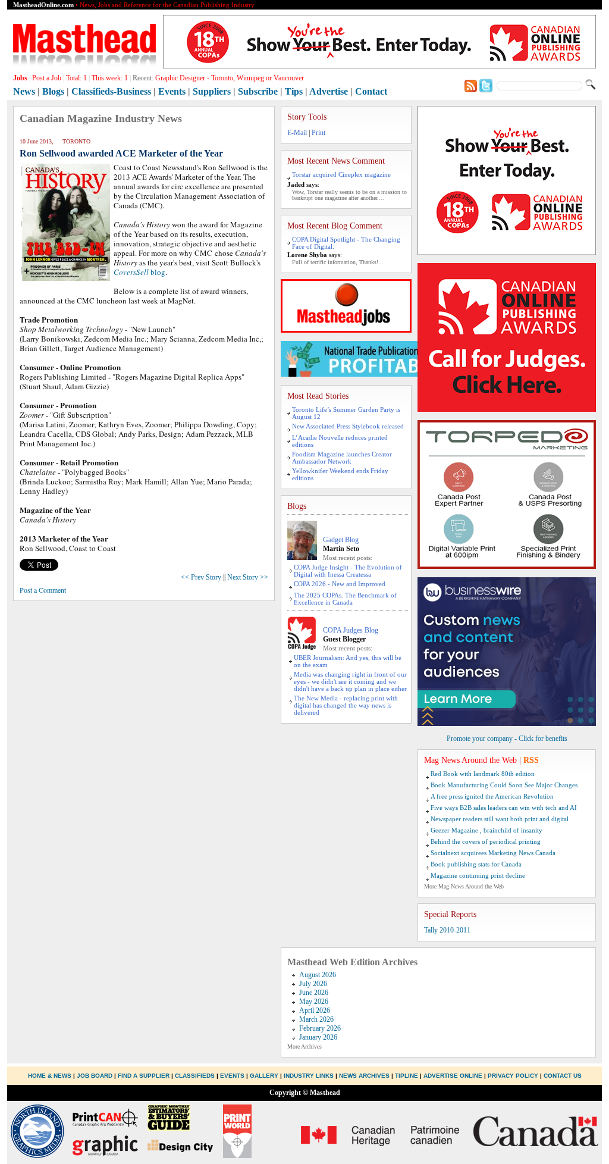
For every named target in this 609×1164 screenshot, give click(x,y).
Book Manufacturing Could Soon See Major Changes (504, 784)
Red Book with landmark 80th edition (483, 773)
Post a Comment (43, 589)
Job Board (94, 1075)
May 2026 (313, 1001)
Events (172, 91)
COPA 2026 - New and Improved (339, 583)
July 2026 (313, 984)
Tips (294, 91)
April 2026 (314, 1010)
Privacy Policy (513, 1075)
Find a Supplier (143, 1075)
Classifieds (195, 1075)
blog (139, 272)
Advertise (328, 91)
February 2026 (320, 1028)
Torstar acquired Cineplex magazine (341, 174)
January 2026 (318, 1037)
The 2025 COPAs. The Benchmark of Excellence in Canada (345, 599)
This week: (110, 78)
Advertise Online (452, 1075)
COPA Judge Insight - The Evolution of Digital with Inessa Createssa (348, 571)
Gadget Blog (341, 540)
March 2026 (316, 1019)
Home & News (50, 1075)
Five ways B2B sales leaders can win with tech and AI (504, 807)
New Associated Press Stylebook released (348, 426)
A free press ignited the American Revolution (492, 796)
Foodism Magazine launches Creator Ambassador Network (342, 457)
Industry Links (309, 1075)
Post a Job (46, 78)
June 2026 (313, 992)
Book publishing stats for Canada (476, 864)
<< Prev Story (201, 577)
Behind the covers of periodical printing (486, 841)
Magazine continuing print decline (478, 875)
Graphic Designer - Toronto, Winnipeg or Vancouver (229, 78)
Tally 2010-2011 (447, 930)
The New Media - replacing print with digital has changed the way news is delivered (346, 705)
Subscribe (258, 91)
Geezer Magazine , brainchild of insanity (486, 830)
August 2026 (317, 975)
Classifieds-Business (111, 91)
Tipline (406, 1075)
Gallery (264, 1075)
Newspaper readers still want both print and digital (500, 818)
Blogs (53, 91)
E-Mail (297, 133)
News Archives (364, 1075)
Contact (371, 91)
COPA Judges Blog (350, 630)
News (24, 91)
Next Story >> (247, 577)
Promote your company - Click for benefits (507, 738)
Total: (76, 78)
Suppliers (212, 91)
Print (318, 133)
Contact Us (563, 1075)
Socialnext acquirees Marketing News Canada (493, 852)
